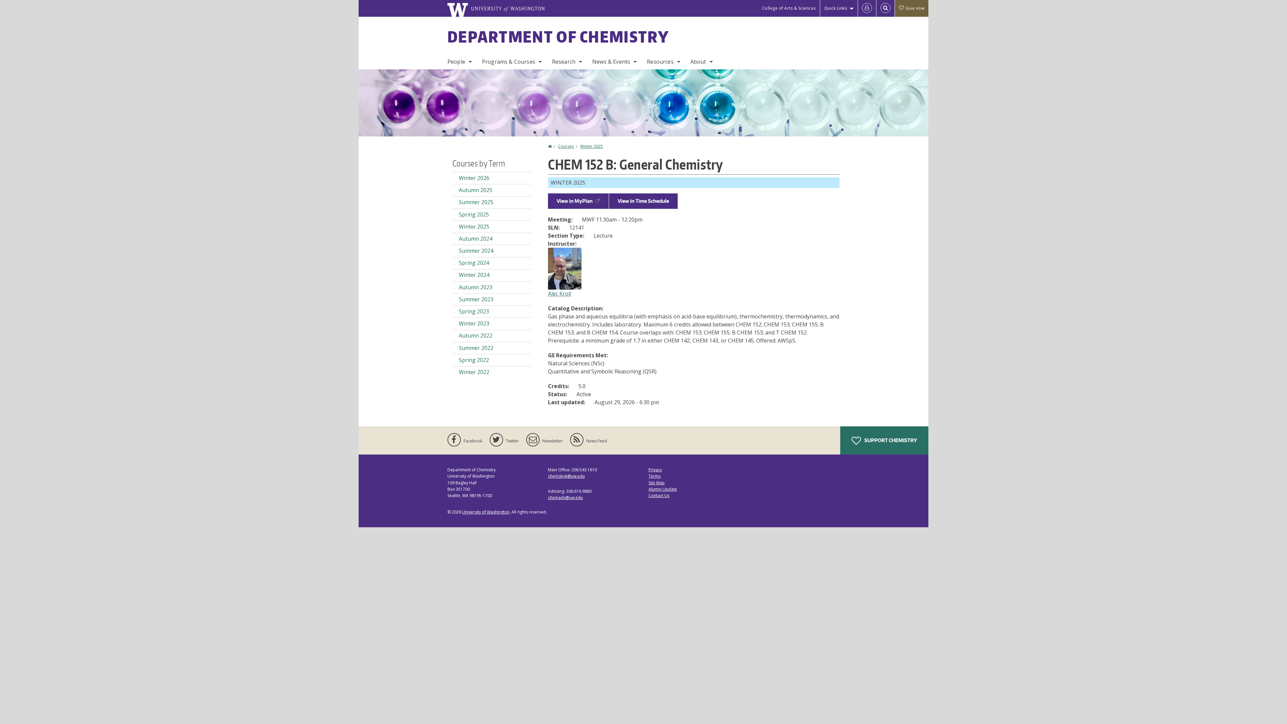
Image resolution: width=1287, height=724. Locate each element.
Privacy (655, 470)
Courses (566, 146)
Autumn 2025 (475, 190)
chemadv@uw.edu (565, 497)
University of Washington (485, 512)
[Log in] (867, 8)
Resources (660, 61)
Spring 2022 (474, 360)
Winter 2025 (591, 146)
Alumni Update (663, 489)
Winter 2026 (474, 178)
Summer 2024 (476, 250)
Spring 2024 (474, 262)
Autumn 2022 (475, 335)
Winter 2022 (474, 372)
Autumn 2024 (475, 238)
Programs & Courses (508, 61)
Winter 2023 (474, 323)
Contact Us (659, 495)
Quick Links (835, 8)
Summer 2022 (476, 348)
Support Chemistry (890, 440)
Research (563, 61)
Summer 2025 (476, 202)
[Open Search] (885, 8)
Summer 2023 (476, 299)
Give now (915, 8)
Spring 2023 (474, 311)
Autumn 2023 (475, 287)
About (698, 61)
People (456, 61)
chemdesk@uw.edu (566, 476)
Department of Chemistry (558, 36)
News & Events (611, 61)
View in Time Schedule (643, 201)
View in (575, 201)
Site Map (657, 483)
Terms (655, 476)
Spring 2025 (474, 214)
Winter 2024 (474, 275)
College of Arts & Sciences (789, 8)
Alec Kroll (559, 293)
